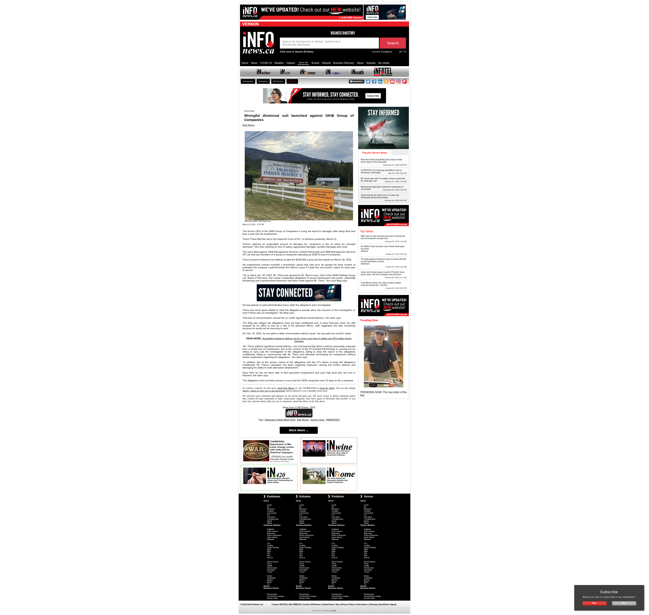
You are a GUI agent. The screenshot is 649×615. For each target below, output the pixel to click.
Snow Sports (272, 537)
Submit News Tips (330, 604)
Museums (271, 533)
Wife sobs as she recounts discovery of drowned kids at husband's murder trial (383, 237)
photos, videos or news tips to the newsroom (264, 391)
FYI (268, 515)
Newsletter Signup (387, 604)
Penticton (278, 81)
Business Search (271, 588)
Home (245, 62)
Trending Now (273, 519)
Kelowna (263, 81)
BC (268, 507)
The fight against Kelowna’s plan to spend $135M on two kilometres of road (383, 260)
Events (315, 62)
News (254, 62)
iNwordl (326, 62)
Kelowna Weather (303, 525)
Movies (270, 580)
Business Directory (343, 62)
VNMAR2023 (333, 419)
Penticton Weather (336, 525)
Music (269, 582)
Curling (270, 545)
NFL (269, 554)
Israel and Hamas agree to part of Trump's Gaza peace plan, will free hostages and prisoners (383, 273)
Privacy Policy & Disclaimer (354, 604)
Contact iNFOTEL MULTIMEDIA (286, 604)
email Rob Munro (285, 388)
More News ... (298, 430)
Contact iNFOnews (312, 604)
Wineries (270, 539)
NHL (269, 556)
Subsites (371, 62)
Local (269, 505)
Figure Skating (273, 547)
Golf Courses (272, 531)
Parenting (271, 570)
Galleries (270, 529)
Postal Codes (272, 598)
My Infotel (383, 62)
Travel (269, 572)
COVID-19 (266, 62)
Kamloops (248, 81)
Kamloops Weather (272, 525)
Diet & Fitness (273, 562)
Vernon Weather (367, 525)
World (269, 521)
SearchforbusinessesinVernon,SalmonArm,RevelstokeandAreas (311, 43)
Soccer (270, 558)
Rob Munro (249, 125)
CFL (269, 543)
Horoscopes (272, 568)
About (360, 62)
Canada (270, 511)
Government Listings (275, 596)
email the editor (326, 388)
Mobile (333, 611)
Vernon (292, 81)
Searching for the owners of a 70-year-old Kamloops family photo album (380, 196)
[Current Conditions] (395, 52)
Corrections (272, 513)
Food (269, 564)
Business (271, 509)
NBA (269, 552)
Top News (271, 517)
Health (269, 566)
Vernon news (317, 419)
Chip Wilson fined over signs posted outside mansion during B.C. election (381, 284)
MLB (269, 549)
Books (269, 576)
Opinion (290, 62)
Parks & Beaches (274, 535)
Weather (279, 62)
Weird (269, 523)
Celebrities (271, 578)
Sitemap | (374, 604)
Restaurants (272, 594)
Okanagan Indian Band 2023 (280, 419)
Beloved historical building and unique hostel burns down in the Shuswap (381, 160)
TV (268, 584)
